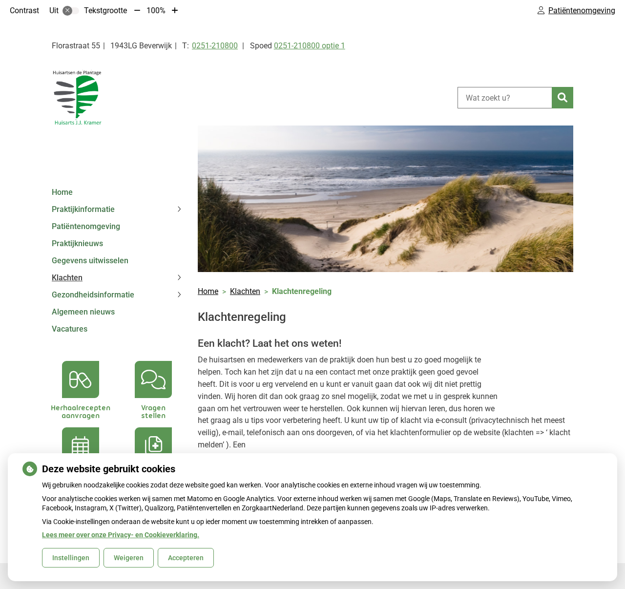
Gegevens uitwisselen (90, 260)
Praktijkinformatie (83, 209)
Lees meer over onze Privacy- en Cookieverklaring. (120, 535)
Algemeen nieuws (83, 311)
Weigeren (129, 558)
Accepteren (186, 558)
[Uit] (70, 10)
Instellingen (70, 558)
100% (156, 10)
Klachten (67, 277)
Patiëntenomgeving (86, 226)
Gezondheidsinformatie (93, 294)
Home (62, 192)
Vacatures (69, 329)
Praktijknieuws (77, 243)
